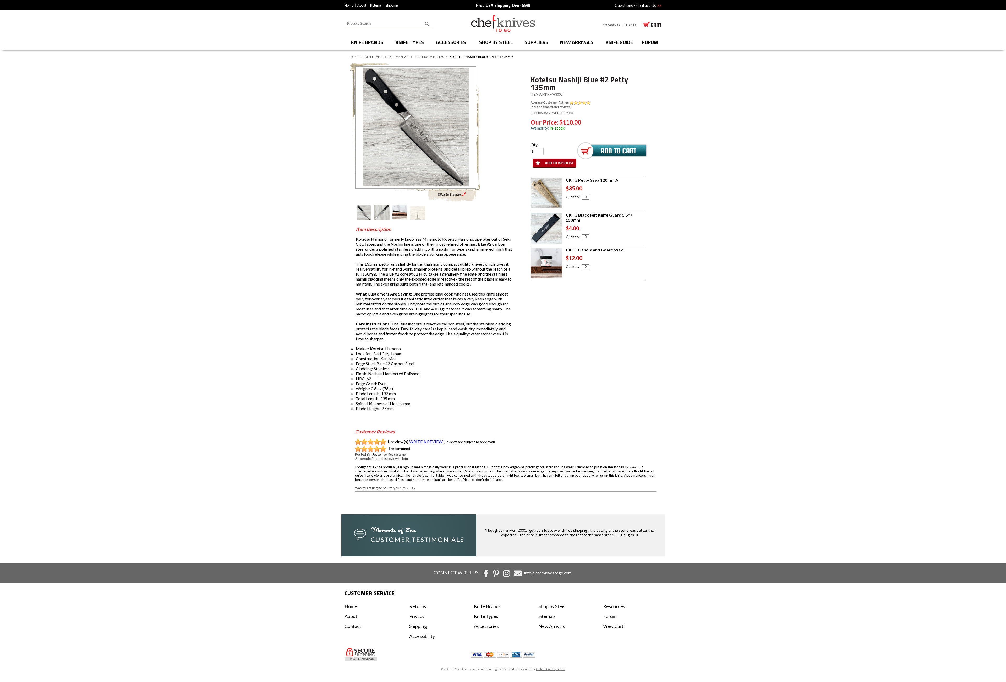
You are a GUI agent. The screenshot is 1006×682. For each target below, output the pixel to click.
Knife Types (410, 42)
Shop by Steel (496, 42)
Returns (376, 5)
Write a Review (562, 113)
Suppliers (536, 42)
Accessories (451, 42)
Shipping (392, 5)
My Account (611, 24)
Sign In (631, 24)
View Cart (613, 626)
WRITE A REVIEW (426, 441)
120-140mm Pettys (429, 57)
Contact (353, 626)
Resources (614, 606)
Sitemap (546, 616)
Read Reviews (540, 113)
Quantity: (573, 197)
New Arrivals (576, 42)
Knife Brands (367, 42)
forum (650, 42)
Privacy (416, 616)
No (413, 488)
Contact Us (648, 5)
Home (349, 5)
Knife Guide (619, 42)
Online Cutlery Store (550, 669)
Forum (609, 616)
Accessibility (422, 636)
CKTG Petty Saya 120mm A (592, 180)
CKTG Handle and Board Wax (594, 249)
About (361, 5)
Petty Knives (399, 57)
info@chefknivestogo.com (548, 573)
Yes (405, 488)
